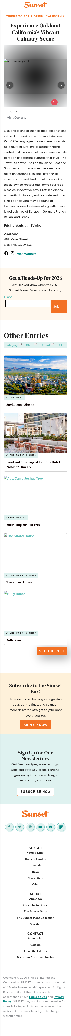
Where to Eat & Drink (21, 455)
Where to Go (15, 397)
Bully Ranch (14, 640)
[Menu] (5, 5)
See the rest (52, 651)
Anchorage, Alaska (20, 404)
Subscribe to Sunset (35, 905)
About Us (35, 898)
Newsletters (35, 878)
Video (35, 884)
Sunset (35, 848)
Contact (35, 933)
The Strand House (19, 582)
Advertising (35, 938)
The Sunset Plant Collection (35, 917)
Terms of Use (38, 996)
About (35, 894)
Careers (35, 944)
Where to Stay (16, 518)
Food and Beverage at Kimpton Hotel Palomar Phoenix (33, 464)
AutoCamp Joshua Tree (23, 524)
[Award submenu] (52, 344)
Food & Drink (35, 852)
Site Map (35, 924)
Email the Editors (35, 951)
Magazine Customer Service (35, 957)
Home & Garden (35, 859)
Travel (36, 871)
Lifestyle (35, 865)
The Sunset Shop (35, 911)
